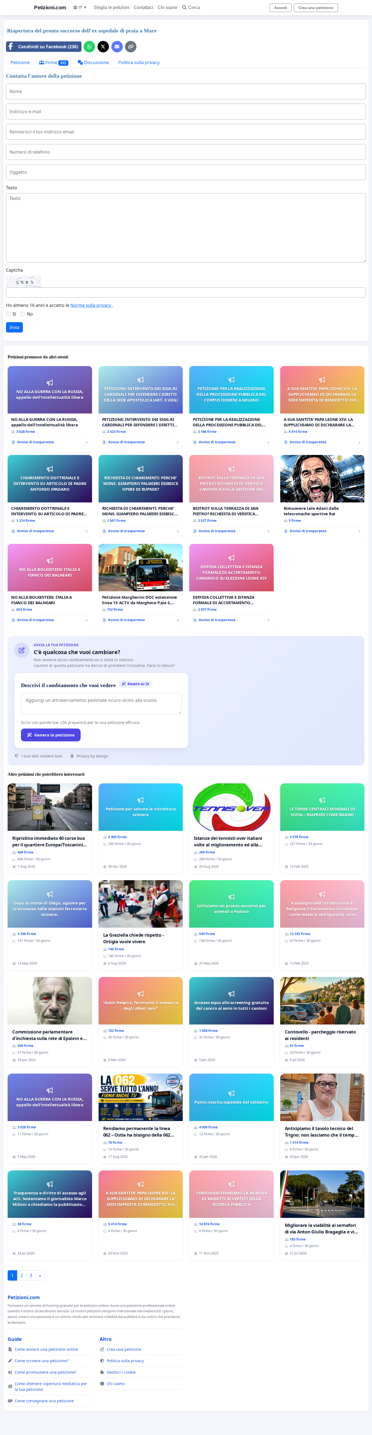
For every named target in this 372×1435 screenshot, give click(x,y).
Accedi (280, 7)
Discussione (96, 62)
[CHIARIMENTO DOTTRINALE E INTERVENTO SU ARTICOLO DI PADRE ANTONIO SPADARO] (50, 496)
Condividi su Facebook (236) (48, 47)
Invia (14, 327)
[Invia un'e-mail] (117, 46)
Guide (15, 1339)
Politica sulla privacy (139, 62)
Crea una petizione (315, 7)
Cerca (194, 7)
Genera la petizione (54, 735)
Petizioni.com (50, 7)
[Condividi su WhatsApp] (89, 46)
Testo (11, 188)
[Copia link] (130, 46)
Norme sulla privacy (91, 305)
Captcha (14, 270)
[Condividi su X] (103, 46)
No (30, 314)
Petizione (20, 62)
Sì (14, 314)
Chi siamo (167, 7)
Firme (55, 62)
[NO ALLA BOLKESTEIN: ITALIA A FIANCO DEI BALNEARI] (50, 585)
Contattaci (143, 7)
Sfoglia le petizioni (111, 7)
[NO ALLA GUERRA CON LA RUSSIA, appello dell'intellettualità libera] (50, 407)
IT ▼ (83, 7)
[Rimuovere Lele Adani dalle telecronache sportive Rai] (322, 496)
